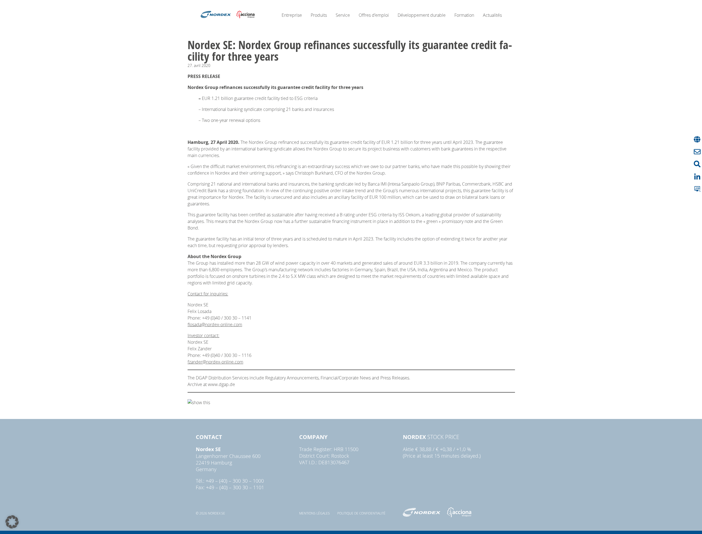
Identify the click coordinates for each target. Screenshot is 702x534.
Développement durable (422, 15)
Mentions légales (314, 513)
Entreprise (292, 15)
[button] (12, 522)
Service (343, 15)
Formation (464, 15)
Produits (319, 15)
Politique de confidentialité (361, 513)
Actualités (492, 15)
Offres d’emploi (374, 15)
